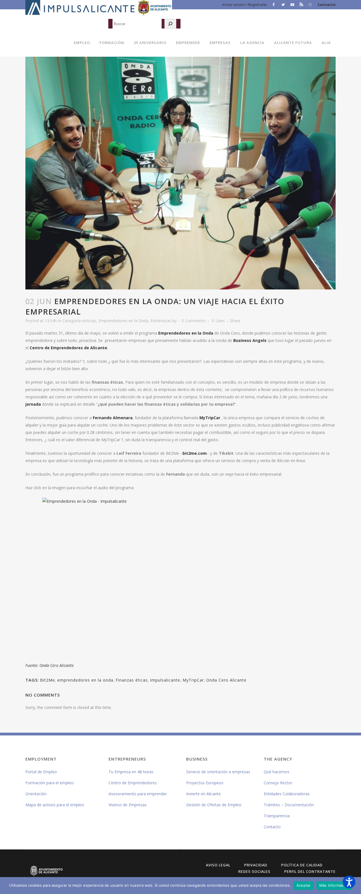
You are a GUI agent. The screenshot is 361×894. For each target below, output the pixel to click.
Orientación (36, 793)
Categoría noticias (79, 320)
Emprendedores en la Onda (123, 320)
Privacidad (255, 864)
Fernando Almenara (113, 417)
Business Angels (250, 340)
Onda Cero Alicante (226, 680)
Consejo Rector (278, 782)
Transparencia (277, 815)
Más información (334, 885)
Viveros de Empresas (128, 804)
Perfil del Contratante (310, 871)
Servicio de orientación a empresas (218, 771)
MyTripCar (209, 417)
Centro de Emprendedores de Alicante (68, 347)
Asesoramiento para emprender (138, 793)
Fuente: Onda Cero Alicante (49, 665)
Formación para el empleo (49, 782)
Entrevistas (161, 320)
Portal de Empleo (41, 771)
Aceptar (303, 885)
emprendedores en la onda (85, 680)
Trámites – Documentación (289, 804)
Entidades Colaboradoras (287, 793)
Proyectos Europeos (204, 782)
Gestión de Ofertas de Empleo (213, 804)
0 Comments (194, 320)
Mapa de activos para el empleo (54, 804)
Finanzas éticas (132, 680)
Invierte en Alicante (203, 793)
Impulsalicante (165, 680)
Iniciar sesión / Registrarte (244, 4)
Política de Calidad (302, 864)
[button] (349, 882)
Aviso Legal (218, 864)
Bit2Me (47, 680)
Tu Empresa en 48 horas (131, 771)
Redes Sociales (254, 871)
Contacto (327, 4)
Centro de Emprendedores (133, 782)
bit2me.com (194, 453)
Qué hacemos (276, 771)
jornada (33, 404)
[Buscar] (170, 23)
